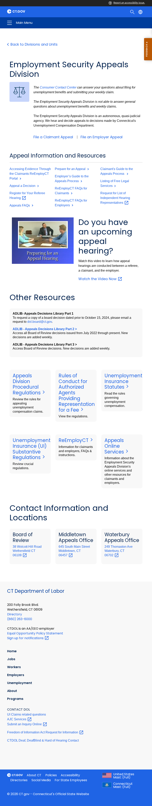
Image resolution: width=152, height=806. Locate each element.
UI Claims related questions (26, 714)
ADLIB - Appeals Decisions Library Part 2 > (45, 329)
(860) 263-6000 (19, 619)
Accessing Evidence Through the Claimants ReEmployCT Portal (30, 173)
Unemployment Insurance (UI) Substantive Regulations (31, 449)
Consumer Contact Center (58, 87)
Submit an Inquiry (25, 724)
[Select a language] (140, 11)
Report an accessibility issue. (129, 2)
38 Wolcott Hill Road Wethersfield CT (27, 551)
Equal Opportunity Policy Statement (35, 633)
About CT (34, 775)
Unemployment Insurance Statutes (123, 381)
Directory (14, 614)
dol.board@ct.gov (39, 321)
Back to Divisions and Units (34, 44)
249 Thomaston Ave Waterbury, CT (118, 551)
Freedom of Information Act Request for (43, 732)
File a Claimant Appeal (53, 136)
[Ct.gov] (40, 11)
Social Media (41, 780)
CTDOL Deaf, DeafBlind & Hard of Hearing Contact (43, 740)
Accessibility (70, 775)
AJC (17, 719)
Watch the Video (98, 278)
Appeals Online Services (114, 446)
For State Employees (71, 780)
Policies (51, 775)
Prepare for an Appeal (70, 169)
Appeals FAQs (20, 205)
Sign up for (25, 638)
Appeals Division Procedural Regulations (27, 384)
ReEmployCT (74, 440)
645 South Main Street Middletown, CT (74, 551)
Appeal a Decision (23, 185)
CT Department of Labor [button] (45, 22)
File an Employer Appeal (102, 136)
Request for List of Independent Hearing (115, 197)
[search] (132, 11)
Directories (19, 780)
